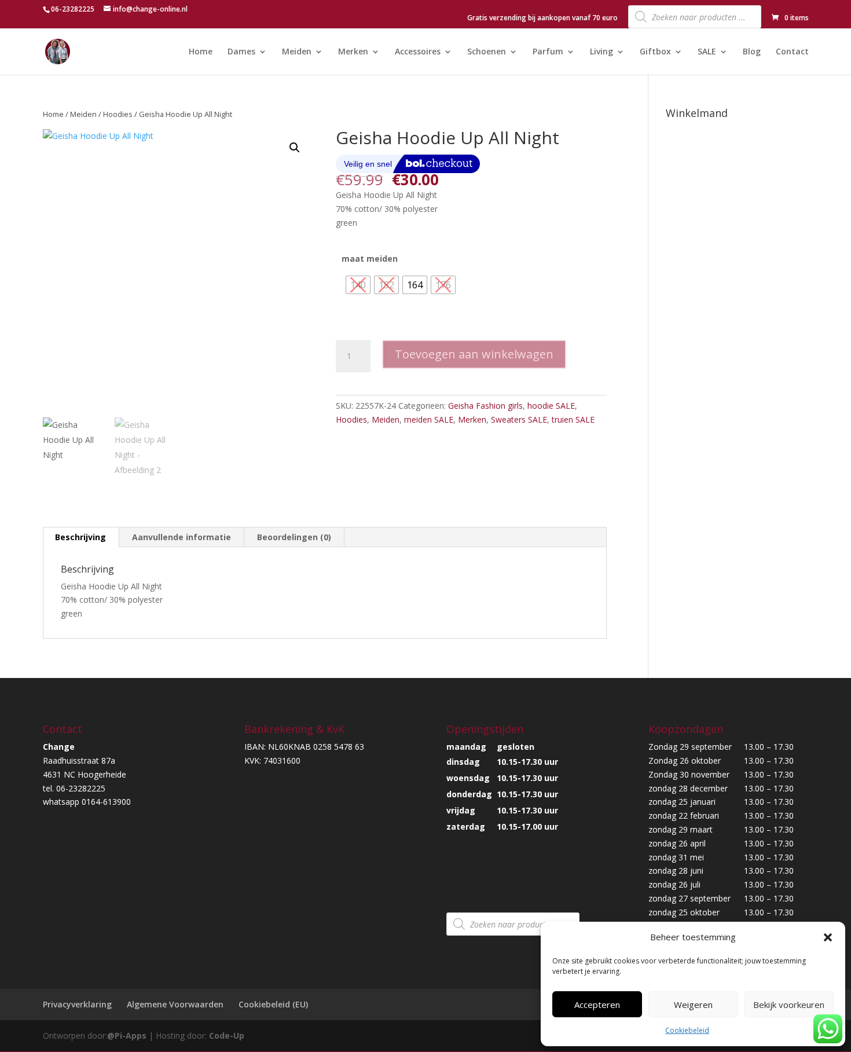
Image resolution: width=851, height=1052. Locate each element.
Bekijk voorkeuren (788, 1004)
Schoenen (486, 52)
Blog (752, 52)
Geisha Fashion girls (485, 405)
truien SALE (573, 419)
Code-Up (226, 1035)
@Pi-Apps (126, 1035)
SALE (707, 52)
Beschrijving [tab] (80, 537)
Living (601, 52)
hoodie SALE (551, 405)
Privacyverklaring (77, 1004)
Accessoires (418, 52)
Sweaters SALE (519, 419)
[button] (828, 937)
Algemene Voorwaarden (175, 1004)
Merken (353, 52)
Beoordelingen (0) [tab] (294, 537)
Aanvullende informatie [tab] (181, 537)
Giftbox (655, 52)
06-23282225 (72, 9)
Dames (241, 52)
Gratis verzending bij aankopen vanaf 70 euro (542, 18)
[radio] (358, 285)
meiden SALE (428, 419)
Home (200, 52)
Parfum (548, 52)
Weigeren (693, 1004)
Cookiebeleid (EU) (273, 1004)
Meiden (296, 52)
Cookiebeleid (687, 1030)
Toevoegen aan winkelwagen (474, 354)
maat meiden (370, 258)
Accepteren (597, 1004)
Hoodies (118, 114)
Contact (792, 52)
